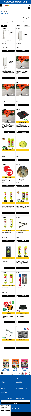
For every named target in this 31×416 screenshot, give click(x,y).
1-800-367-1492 (18, 389)
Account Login (3, 388)
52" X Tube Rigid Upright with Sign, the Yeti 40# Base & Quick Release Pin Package (8, 207)
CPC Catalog (2, 381)
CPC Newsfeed (3, 382)
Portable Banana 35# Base (6, 261)
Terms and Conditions (4, 392)
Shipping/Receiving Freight (4, 393)
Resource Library (3, 378)
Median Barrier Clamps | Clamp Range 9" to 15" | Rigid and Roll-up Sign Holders (22, 72)
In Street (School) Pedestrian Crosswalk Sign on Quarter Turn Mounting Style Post (8, 154)
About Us (17, 378)
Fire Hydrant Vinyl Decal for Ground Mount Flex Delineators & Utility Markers (22, 289)
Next (19, 351)
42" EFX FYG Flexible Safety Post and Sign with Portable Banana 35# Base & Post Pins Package (22, 262)
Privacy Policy (3, 391)
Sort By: (22, 25)
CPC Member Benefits (19, 381)
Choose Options (8, 50)
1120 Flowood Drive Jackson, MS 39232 (21, 388)
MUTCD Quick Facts (3, 383)
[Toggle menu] (1, 5)
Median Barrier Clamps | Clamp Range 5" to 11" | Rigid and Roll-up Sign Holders (8, 126)
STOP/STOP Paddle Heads (6, 180)
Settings (5, 410)
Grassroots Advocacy (19, 382)
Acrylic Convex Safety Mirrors (21, 180)
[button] (4, 26)
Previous (1, 365)
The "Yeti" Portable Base (20, 316)
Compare (18, 25)
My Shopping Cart (3, 389)
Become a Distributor (19, 383)
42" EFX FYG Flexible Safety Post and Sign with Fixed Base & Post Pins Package (7, 234)
